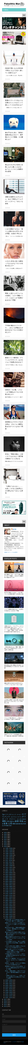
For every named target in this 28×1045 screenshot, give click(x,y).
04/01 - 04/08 (9, 916)
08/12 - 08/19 (9, 883)
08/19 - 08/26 (9, 881)
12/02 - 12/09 (9, 855)
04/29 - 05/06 (9, 909)
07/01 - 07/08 (9, 893)
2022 (5, 839)
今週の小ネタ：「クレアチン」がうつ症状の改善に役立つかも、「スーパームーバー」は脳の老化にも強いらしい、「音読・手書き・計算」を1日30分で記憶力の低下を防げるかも (13, 628)
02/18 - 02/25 (9, 987)
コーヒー (19, 814)
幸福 (21, 821)
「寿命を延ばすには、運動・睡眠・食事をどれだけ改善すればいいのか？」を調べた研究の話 (13, 648)
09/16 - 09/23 (9, 874)
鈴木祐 (14, 529)
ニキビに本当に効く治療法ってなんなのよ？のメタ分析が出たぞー (14, 263)
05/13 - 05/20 (9, 905)
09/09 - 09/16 (9, 876)
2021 (5, 841)
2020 (5, 843)
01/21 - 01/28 (9, 994)
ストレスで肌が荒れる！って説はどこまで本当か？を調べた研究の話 (13, 718)
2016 (5, 1001)
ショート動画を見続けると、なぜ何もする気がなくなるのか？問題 (13, 610)
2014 (5, 1004)
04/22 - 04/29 (9, 911)
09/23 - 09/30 (9, 872)
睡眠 (14, 823)
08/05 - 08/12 (9, 884)
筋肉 (11, 821)
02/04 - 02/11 (8, 990)
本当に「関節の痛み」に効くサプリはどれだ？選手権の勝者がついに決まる (14, 456)
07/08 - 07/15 (9, 891)
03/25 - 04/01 (9, 918)
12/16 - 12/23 (9, 851)
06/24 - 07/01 (9, 895)
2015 (5, 1002)
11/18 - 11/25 (8, 858)
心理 (10, 823)
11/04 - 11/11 (8, 862)
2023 (5, 837)
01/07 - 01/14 (9, 997)
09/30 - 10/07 (9, 871)
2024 (5, 836)
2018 (5, 846)
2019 (5, 844)
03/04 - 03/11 (8, 983)
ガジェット (13, 814)
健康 (17, 821)
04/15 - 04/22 (9, 912)
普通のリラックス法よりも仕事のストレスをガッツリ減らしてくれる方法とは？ (14, 103)
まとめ (19, 819)
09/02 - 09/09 (9, 878)
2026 (5, 832)
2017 (5, 999)
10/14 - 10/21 (9, 867)
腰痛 (25, 821)
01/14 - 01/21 (9, 995)
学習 (8, 821)
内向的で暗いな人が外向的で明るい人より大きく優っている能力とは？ (14, 70)
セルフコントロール (16, 816)
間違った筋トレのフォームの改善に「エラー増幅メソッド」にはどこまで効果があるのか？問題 (15, 951)
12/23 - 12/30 (9, 850)
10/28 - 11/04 (8, 864)
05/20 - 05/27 (9, 904)
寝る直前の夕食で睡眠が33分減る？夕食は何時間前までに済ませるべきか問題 (13, 666)
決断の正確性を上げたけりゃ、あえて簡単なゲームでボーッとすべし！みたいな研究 (15, 938)
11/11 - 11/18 (8, 860)
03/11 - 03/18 (8, 982)
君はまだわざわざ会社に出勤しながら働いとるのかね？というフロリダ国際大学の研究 (15, 934)
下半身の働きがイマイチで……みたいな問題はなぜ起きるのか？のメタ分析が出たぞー (15, 955)
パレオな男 (13, 1041)
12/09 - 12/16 (9, 853)
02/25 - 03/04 (9, 985)
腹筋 (3, 825)
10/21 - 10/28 (9, 865)
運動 (4, 821)
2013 (5, 1006)
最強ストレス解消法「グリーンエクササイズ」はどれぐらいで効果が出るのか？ (14, 360)
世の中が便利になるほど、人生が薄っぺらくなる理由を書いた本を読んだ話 (13, 593)
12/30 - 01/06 (9, 848)
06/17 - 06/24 (9, 897)
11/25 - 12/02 (8, 857)
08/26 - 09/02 (9, 879)
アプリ (7, 814)
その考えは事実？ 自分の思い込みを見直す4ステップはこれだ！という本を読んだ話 (14, 701)
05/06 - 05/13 (9, 907)
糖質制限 (18, 823)
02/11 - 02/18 (8, 988)
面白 (7, 825)
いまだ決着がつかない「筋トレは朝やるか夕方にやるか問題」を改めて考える (14, 231)
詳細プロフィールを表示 (10, 552)
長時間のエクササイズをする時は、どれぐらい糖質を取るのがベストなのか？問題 (15, 968)
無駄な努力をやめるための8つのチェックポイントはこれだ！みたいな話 (13, 684)
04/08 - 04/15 (9, 914)
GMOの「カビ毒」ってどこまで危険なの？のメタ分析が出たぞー (14, 392)
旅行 (10, 825)
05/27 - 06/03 (9, 902)
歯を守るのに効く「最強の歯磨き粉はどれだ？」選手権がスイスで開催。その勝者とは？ (15, 929)
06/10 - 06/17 (9, 898)
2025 (5, 834)
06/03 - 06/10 (9, 900)
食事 (6, 823)
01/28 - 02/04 (9, 992)
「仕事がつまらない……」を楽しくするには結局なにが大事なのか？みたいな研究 (15, 977)
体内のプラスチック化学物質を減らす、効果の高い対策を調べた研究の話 (13, 735)
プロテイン (13, 819)
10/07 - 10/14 (9, 869)
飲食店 (24, 819)
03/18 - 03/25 (9, 980)
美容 (24, 823)
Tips (3, 814)
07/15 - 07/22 (9, 890)
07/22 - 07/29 (9, 888)
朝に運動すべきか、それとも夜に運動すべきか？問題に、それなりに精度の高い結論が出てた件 (13, 576)
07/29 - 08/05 (9, 886)
